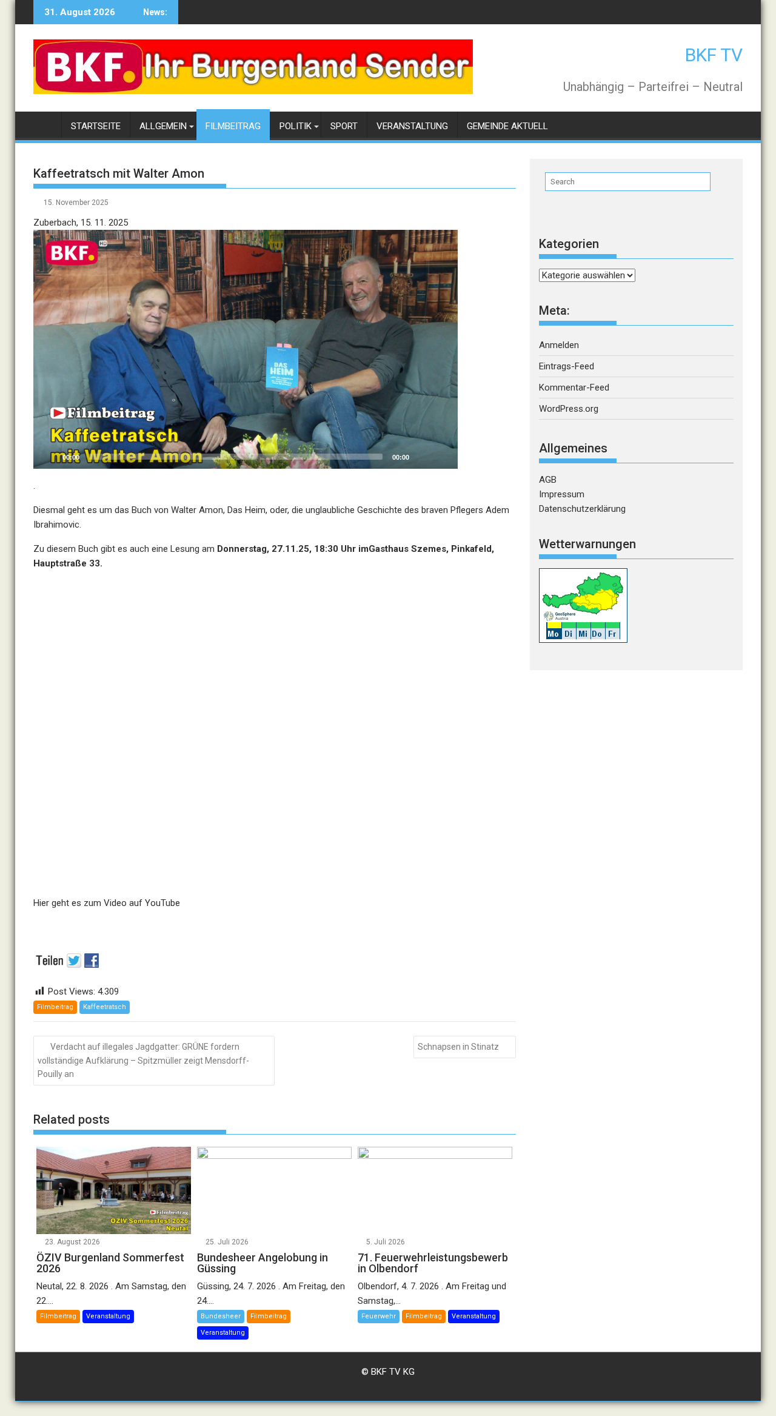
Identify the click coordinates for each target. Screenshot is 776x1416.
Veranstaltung (412, 126)
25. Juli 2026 (227, 1242)
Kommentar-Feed (574, 387)
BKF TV (714, 54)
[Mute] (422, 457)
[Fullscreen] (442, 457)
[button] (245, 349)
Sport (344, 126)
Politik (295, 126)
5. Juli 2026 (385, 1242)
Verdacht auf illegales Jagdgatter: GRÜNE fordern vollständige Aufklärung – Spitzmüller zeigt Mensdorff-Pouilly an (143, 1060)
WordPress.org (568, 408)
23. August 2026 (72, 1242)
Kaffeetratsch (104, 1007)
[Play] (49, 457)
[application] (245, 349)
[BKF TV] (45, 124)
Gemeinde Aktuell (507, 126)
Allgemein (163, 126)
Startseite (96, 126)
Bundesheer (221, 1316)
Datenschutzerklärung (582, 508)
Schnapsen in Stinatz (458, 1047)
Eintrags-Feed (566, 366)
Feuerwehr (378, 1316)
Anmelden (559, 345)
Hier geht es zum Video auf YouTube (106, 903)
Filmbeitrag (233, 126)
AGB (548, 479)
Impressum (561, 494)
